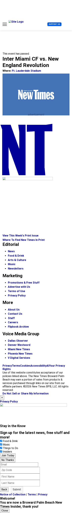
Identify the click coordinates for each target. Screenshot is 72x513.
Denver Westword (19, 345)
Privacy (7, 365)
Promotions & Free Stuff (24, 282)
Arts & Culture (17, 260)
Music (11, 264)
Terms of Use (16, 291)
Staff (11, 318)
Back (4, 489)
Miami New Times (19, 349)
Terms (16, 365)
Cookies (25, 365)
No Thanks (7, 460)
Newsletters (15, 268)
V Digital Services (19, 357)
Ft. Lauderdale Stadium (26, 70)
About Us (14, 309)
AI (48, 365)
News (11, 251)
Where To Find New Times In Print (24, 240)
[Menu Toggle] (5, 24)
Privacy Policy (17, 295)
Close (4, 510)
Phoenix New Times (20, 353)
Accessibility (38, 365)
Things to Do (10, 448)
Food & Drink (16, 255)
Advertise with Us (19, 286)
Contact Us (15, 313)
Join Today (7, 455)
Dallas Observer (18, 340)
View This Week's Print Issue (21, 235)
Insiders (7, 451)
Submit (17, 489)
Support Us (54, 24)
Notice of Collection (12, 494)
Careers (13, 322)
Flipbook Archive (18, 326)
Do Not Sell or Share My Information (26, 393)
